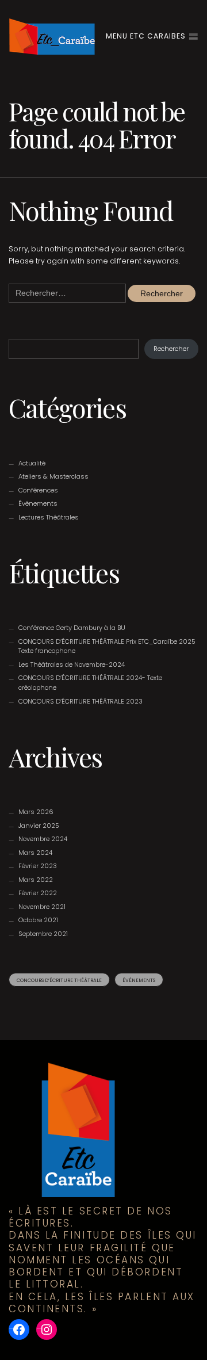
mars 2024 (35, 852)
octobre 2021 (38, 920)
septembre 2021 (43, 933)
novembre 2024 (42, 838)
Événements (37, 503)
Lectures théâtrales (48, 517)
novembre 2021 (42, 906)
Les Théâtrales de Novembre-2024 (71, 664)
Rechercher (171, 348)
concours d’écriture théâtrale (59, 980)
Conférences (38, 490)
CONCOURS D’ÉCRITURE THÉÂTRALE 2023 (80, 701)
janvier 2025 (38, 825)
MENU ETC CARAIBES (147, 36)
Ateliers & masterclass (53, 476)
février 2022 (37, 892)
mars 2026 (35, 811)
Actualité (31, 463)
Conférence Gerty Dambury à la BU (71, 627)
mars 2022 (35, 879)
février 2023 (37, 865)
